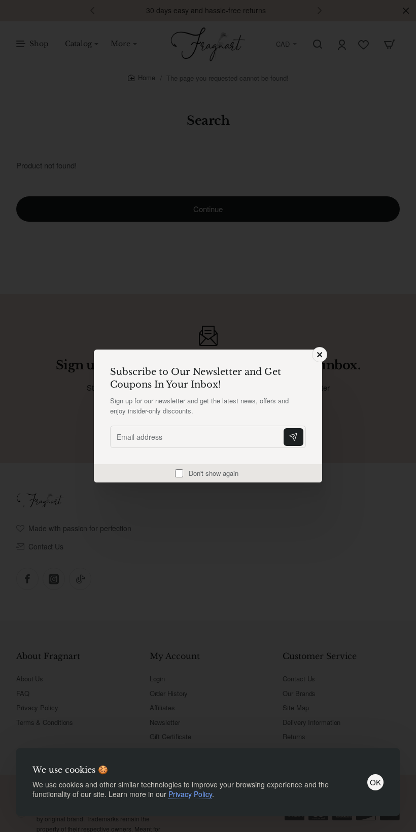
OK (375, 782)
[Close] (319, 354)
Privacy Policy (190, 794)
